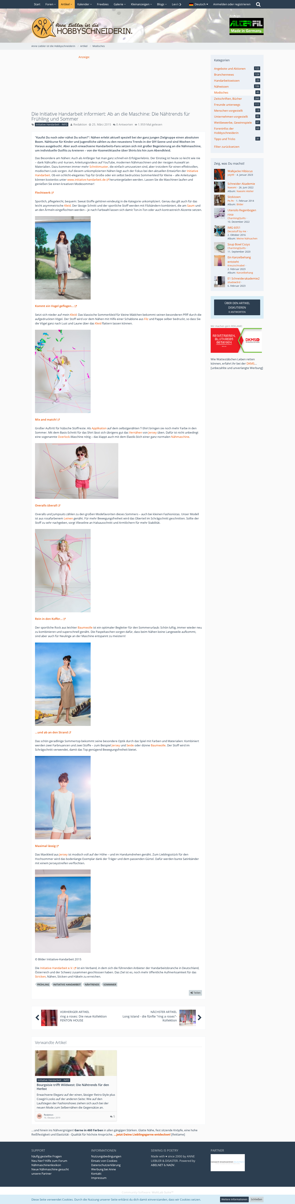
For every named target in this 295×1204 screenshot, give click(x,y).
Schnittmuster (98, 167)
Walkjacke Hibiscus (240, 171)
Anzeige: (84, 57)
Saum (191, 205)
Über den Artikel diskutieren (237, 307)
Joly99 (231, 174)
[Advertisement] (118, 83)
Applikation (99, 428)
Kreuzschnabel (236, 265)
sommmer (109, 984)
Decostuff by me (237, 231)
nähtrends (92, 984)
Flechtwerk (43, 192)
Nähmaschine (180, 437)
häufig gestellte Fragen (46, 1156)
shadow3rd (234, 282)
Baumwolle (85, 627)
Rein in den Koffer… (48, 619)
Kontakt (96, 1173)
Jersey (152, 432)
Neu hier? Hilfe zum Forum (49, 1161)
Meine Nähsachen (247, 238)
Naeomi (232, 187)
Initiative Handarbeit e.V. (56, 968)
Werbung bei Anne (103, 1169)
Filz (146, 319)
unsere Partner (41, 1173)
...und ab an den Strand (51, 732)
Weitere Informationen (234, 1199)
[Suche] (258, 4)
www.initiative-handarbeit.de (86, 180)
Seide (130, 745)
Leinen (68, 518)
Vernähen (135, 432)
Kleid (67, 205)
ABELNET (157, 1165)
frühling (43, 984)
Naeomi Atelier (245, 191)
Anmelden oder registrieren (231, 4)
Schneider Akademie (241, 184)
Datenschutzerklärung (106, 1165)
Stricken (40, 976)
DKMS (250, 363)
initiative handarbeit (67, 984)
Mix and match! (46, 419)
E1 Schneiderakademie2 (244, 278)
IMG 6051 (234, 227)
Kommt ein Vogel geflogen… (54, 306)
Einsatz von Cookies (104, 1161)
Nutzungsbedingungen (106, 1156)
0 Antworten (124, 124)
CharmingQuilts (237, 218)
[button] (199, 4)
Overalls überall (46, 505)
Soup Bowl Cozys (239, 244)
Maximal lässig (45, 846)
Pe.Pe (231, 200)
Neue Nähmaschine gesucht (50, 1169)
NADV (170, 1165)
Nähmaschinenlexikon (46, 1165)
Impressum (99, 1178)
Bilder (240, 204)
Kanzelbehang (245, 272)
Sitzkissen (234, 197)
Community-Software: (147, 1192)
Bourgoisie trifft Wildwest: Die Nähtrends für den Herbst (73, 1087)
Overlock (64, 437)
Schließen (256, 1199)
